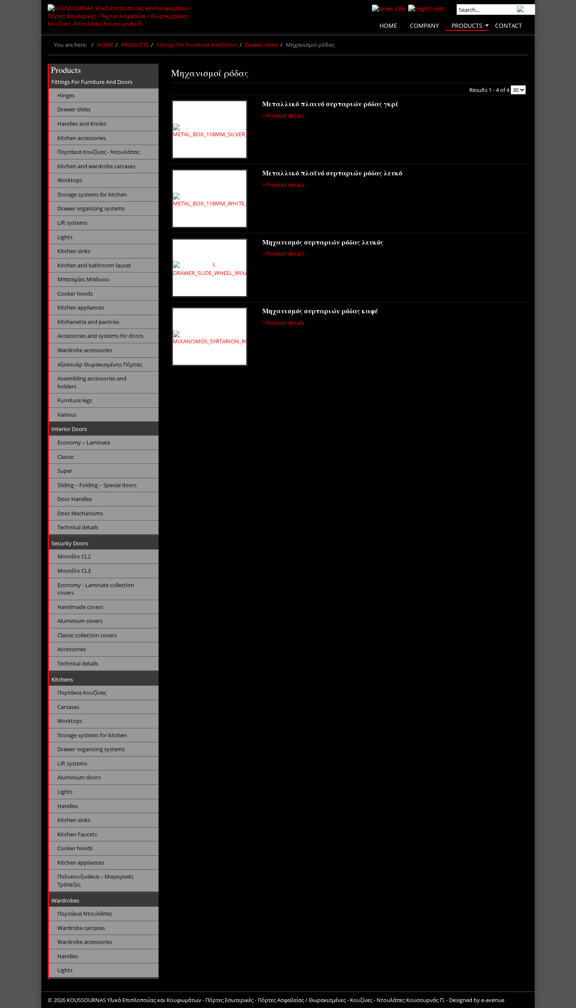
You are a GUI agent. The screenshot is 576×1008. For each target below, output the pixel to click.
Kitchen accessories (81, 138)
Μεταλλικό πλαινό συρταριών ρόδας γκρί (330, 103)
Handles (67, 806)
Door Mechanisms (80, 513)
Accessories (71, 649)
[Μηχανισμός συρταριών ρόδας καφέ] (211, 337)
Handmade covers (80, 607)
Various (66, 414)
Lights (65, 237)
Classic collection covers (87, 635)
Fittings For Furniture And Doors (196, 45)
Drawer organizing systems (91, 208)
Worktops (69, 180)
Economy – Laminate (83, 442)
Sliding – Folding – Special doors (97, 485)
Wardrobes (65, 900)
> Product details (283, 115)
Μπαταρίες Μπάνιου (83, 279)
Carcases (68, 707)
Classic (65, 457)
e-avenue (492, 1000)
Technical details (77, 527)
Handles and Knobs (81, 123)
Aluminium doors (79, 777)
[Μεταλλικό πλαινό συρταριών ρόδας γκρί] (211, 130)
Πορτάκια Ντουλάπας (84, 913)
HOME (105, 45)
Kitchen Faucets (77, 834)
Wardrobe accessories (84, 350)
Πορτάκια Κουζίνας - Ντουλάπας (98, 152)
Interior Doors (69, 429)
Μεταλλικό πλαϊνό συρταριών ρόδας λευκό (332, 173)
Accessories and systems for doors (100, 336)
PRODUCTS (135, 45)
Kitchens (62, 679)
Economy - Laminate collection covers (95, 589)
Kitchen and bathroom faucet (94, 265)
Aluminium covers (79, 621)
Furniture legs (74, 400)
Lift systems (72, 222)
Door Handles (74, 499)
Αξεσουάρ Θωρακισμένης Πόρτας (99, 364)
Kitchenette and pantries (88, 322)
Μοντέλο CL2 (74, 556)
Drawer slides (261, 45)
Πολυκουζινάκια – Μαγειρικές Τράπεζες (95, 880)
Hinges (66, 95)
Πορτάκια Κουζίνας (81, 692)
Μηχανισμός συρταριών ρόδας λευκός (322, 242)
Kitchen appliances (80, 307)
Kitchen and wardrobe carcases (96, 166)
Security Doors (69, 543)
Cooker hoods (75, 293)
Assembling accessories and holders (92, 382)
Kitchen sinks (73, 251)
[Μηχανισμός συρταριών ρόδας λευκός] (211, 269)
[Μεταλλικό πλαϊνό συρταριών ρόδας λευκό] (211, 199)
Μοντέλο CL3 (74, 570)
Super (64, 470)
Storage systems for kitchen (92, 194)
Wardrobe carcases (81, 928)
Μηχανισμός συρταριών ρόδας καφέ (320, 310)
